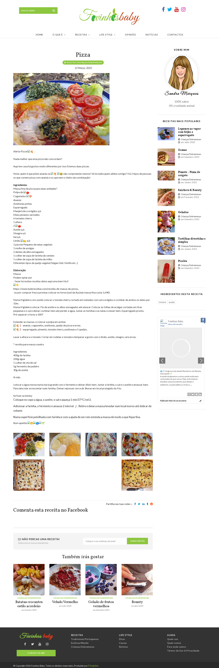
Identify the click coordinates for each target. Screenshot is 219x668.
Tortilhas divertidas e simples (192, 240)
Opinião (130, 34)
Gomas (182, 150)
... (191, 384)
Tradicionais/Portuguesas (85, 639)
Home (39, 34)
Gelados (183, 212)
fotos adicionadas (175, 324)
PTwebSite (93, 665)
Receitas (81, 34)
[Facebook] (189, 394)
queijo (172, 302)
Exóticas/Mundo (80, 643)
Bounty (137, 602)
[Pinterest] (196, 394)
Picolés (182, 261)
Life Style (106, 34)
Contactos (175, 34)
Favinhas (36, 636)
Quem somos (174, 643)
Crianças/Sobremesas (29, 598)
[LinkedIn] (200, 394)
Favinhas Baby (175, 321)
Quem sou (172, 639)
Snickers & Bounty (190, 190)
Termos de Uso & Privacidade (183, 650)
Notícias (152, 34)
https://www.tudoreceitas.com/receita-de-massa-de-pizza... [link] (46, 288)
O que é (58, 34)
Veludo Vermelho (65, 602)
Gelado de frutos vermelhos (101, 604)
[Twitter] (192, 394)
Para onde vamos (176, 647)
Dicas (122, 639)
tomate (162, 302)
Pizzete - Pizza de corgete (189, 173)
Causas (123, 643)
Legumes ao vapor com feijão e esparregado (189, 132)
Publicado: (173, 401)
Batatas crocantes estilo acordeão (29, 604)
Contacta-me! (36, 653)
